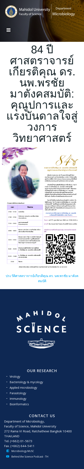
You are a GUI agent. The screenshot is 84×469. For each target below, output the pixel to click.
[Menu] (8, 30)
